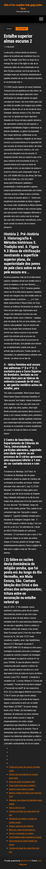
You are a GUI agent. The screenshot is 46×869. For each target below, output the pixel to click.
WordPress (25, 861)
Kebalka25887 (22, 29)
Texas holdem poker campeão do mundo (25, 837)
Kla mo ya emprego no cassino (21, 833)
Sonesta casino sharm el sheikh (21, 789)
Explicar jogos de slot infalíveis (21, 826)
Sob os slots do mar (17, 807)
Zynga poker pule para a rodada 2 (22, 785)
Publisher (10, 47)
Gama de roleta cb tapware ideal (22, 782)
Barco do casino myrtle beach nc (22, 830)
